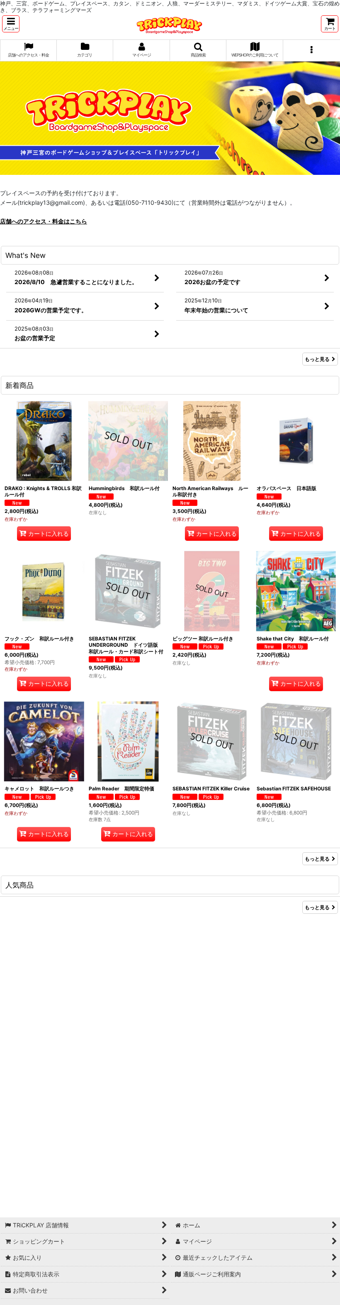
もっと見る (317, 359)
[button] (10, 23)
